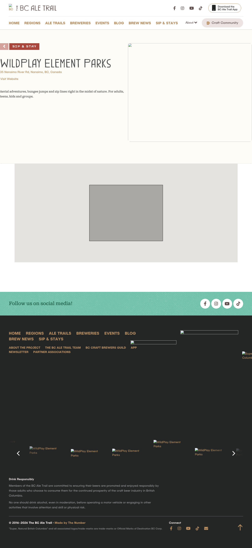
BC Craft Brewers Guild (106, 347)
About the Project (24, 347)
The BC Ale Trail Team (63, 347)
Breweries (80, 23)
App (134, 347)
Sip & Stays (167, 23)
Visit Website (9, 78)
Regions (32, 23)
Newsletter (18, 352)
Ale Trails (55, 23)
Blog (119, 23)
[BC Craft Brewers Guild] (209, 379)
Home (14, 23)
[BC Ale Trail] (154, 379)
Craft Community (224, 23)
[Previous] (19, 453)
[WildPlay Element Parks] (43, 453)
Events (102, 23)
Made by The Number (70, 522)
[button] (126, 208)
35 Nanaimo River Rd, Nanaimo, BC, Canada (31, 72)
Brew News (140, 23)
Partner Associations (52, 352)
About (189, 22)
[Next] (233, 453)
